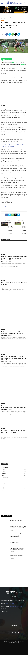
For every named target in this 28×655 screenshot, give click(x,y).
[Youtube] (19, 632)
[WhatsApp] (12, 34)
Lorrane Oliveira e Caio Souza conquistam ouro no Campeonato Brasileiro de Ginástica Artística (14, 258)
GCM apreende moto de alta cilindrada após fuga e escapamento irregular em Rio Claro (18, 527)
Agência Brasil (4, 261)
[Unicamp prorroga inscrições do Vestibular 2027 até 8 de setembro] (5, 557)
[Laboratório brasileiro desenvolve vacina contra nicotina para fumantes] (5, 521)
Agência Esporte (8, 206)
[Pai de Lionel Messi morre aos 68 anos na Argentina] (14, 274)
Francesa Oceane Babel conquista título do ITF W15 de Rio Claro (13, 431)
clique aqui (22, 64)
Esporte (5, 17)
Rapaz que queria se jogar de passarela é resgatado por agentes (10, 228)
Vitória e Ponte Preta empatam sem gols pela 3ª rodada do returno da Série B (24, 228)
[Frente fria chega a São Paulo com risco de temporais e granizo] (5, 543)
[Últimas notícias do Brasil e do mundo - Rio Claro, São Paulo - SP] (14, 592)
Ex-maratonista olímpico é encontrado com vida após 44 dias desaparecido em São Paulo (13, 358)
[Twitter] (9, 34)
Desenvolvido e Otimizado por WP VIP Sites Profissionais (14, 645)
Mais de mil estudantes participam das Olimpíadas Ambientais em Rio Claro (13, 332)
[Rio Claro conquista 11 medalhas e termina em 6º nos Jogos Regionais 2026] (14, 398)
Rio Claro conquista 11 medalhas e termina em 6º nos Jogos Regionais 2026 (13, 406)
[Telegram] (18, 34)
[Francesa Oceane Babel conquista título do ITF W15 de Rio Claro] (14, 422)
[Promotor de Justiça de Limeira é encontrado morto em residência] (5, 550)
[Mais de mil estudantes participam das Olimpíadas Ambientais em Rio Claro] (14, 324)
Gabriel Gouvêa (4, 335)
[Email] (15, 34)
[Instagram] (12, 632)
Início (2, 17)
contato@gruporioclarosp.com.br (17, 606)
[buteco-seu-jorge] (14, 9)
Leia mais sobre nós (10, 603)
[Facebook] (6, 34)
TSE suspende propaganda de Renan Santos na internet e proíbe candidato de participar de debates (18, 535)
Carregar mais (13, 562)
